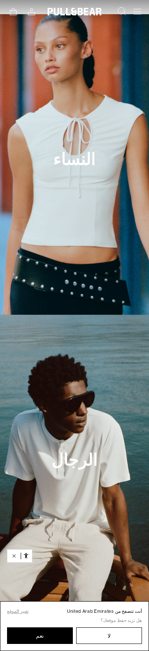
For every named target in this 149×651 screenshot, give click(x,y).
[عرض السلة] (13, 11)
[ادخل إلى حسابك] (31, 11)
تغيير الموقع (18, 611)
